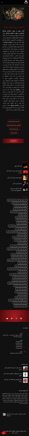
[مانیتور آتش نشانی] (25, 183)
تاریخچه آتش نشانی (22, 232)
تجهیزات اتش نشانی (22, 234)
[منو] (2, 2)
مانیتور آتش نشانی (17, 184)
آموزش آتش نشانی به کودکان (20, 206)
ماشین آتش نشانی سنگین (21, 291)
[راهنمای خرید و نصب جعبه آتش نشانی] (25, 172)
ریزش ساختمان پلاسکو (14, 129)
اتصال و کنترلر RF (22, 214)
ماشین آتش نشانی (22, 271)
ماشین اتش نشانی (22, 294)
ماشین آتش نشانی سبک (21, 289)
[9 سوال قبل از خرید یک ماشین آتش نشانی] (25, 368)
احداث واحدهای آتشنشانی (21, 217)
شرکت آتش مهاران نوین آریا (21, 266)
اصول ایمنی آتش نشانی (21, 220)
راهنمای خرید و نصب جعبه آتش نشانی (14, 172)
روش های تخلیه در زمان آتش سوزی (19, 257)
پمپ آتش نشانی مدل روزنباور (20, 306)
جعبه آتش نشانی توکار (12, 249)
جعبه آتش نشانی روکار (22, 251)
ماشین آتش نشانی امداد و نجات (20, 277)
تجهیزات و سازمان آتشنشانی (20, 240)
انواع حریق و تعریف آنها (21, 226)
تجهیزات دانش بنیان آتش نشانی (19, 237)
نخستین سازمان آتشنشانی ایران (20, 303)
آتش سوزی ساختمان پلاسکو (13, 121)
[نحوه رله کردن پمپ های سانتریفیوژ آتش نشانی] (25, 189)
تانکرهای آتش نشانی (11, 232)
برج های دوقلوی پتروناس (21, 229)
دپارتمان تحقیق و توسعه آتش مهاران (19, 254)
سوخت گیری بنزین (22, 263)
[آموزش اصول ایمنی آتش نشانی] (25, 177)
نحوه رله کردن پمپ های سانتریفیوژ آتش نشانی (16, 189)
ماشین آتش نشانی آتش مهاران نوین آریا (18, 274)
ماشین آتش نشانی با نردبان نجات (19, 280)
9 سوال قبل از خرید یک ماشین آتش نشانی (13, 369)
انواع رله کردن (11, 226)
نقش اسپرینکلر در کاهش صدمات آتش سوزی (13, 375)
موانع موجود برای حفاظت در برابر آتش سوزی (13, 380)
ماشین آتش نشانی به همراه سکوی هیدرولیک (17, 283)
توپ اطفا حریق (18, 166)
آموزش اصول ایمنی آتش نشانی (14, 178)
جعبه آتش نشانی (23, 249)
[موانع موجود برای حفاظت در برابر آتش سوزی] (25, 380)
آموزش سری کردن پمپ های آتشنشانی (18, 212)
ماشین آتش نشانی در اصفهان (20, 286)
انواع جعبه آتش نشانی (22, 223)
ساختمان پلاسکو (14, 133)
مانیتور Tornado (23, 300)
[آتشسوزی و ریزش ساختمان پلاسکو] (21, 319)
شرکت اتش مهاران (22, 269)
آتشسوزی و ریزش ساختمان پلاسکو (14, 125)
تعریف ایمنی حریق (22, 243)
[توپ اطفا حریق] (25, 166)
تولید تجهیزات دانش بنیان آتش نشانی (18, 246)
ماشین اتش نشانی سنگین (21, 297)
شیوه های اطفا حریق (12, 269)
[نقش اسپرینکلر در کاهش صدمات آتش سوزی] (25, 374)
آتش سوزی (24, 200)
